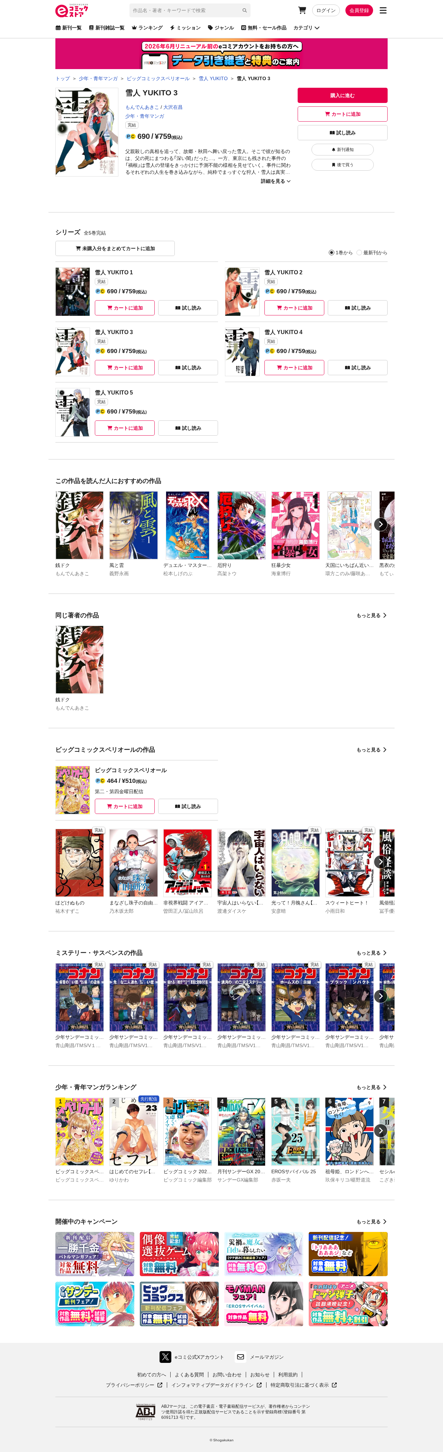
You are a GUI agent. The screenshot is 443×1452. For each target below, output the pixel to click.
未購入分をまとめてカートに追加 (118, 248)
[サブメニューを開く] (383, 10)
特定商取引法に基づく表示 (304, 1385)
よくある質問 (189, 1374)
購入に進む (343, 95)
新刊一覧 (72, 27)
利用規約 (288, 1374)
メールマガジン (267, 1357)
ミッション (189, 27)
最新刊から (375, 252)
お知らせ (260, 1374)
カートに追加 (346, 114)
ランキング (150, 27)
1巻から (344, 252)
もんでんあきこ (142, 107)
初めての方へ (151, 1374)
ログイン (326, 10)
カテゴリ (303, 27)
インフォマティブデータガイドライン (212, 1385)
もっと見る (368, 615)
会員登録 (359, 10)
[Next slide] (381, 524)
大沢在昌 (173, 107)
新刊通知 (345, 149)
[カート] (302, 10)
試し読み (346, 132)
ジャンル (224, 27)
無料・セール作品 (267, 27)
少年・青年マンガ (144, 116)
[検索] (245, 10)
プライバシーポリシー (134, 1385)
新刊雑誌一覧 (110, 27)
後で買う (345, 164)
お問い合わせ (227, 1374)
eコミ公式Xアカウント (194, 1358)
